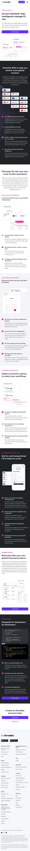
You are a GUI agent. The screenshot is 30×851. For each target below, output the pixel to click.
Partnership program (20, 787)
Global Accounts (5, 752)
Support (17, 804)
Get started (21, 2)
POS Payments (4, 787)
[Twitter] (4, 832)
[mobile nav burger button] (27, 2)
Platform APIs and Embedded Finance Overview (5, 808)
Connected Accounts (6, 812)
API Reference (19, 769)
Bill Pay (2, 769)
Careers (17, 784)
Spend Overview (5, 763)
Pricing (17, 760)
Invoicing (3, 796)
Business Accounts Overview (5, 749)
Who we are (18, 775)
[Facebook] (1, 832)
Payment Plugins (5, 783)
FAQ (17, 802)
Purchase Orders (5, 772)
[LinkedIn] (6, 832)
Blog (17, 795)
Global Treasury (19, 752)
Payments (3, 816)
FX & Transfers (4, 754)
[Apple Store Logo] (4, 740)
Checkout (3, 780)
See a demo (15, 721)
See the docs (15, 698)
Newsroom (18, 800)
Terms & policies (19, 780)
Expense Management (6, 767)
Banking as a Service (20, 749)
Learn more (15, 609)
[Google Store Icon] (14, 740)
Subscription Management (7, 798)
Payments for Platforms (21, 754)
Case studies (18, 798)
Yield (2, 756)
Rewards (18, 789)
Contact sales (15, 32)
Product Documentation (21, 767)
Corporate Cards (5, 765)
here (6, 848)
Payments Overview (5, 778)
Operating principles (20, 778)
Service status (19, 807)
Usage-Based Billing (5, 800)
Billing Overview (5, 794)
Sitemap (20, 830)
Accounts (3, 814)
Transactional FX (5, 818)
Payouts (3, 821)
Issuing (2, 823)
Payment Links (4, 785)
